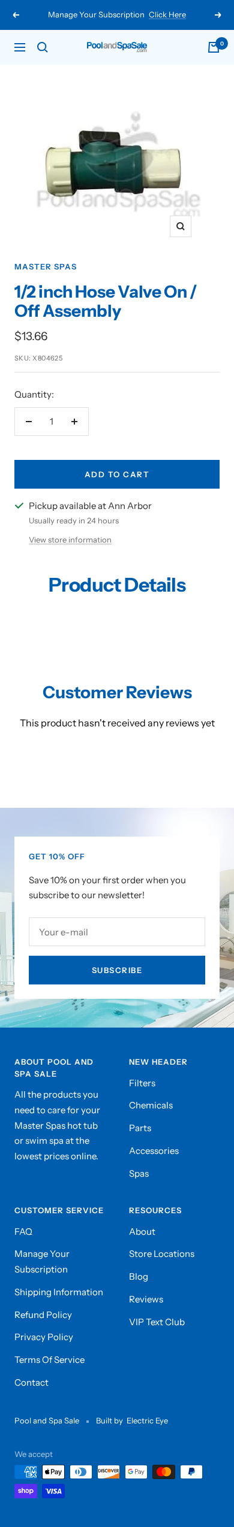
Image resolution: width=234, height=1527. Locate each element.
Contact (31, 1382)
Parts (140, 1128)
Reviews (146, 1299)
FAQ (23, 1231)
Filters (142, 1083)
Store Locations (161, 1253)
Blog (138, 1276)
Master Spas (45, 266)
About (142, 1231)
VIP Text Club (157, 1322)
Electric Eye (147, 1420)
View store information (70, 539)
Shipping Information (58, 1292)
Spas (139, 1173)
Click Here (167, 14)
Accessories (154, 1150)
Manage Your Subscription (42, 1261)
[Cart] (214, 47)
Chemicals (151, 1105)
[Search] (42, 47)
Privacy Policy (43, 1337)
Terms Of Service (49, 1359)
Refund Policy (43, 1314)
